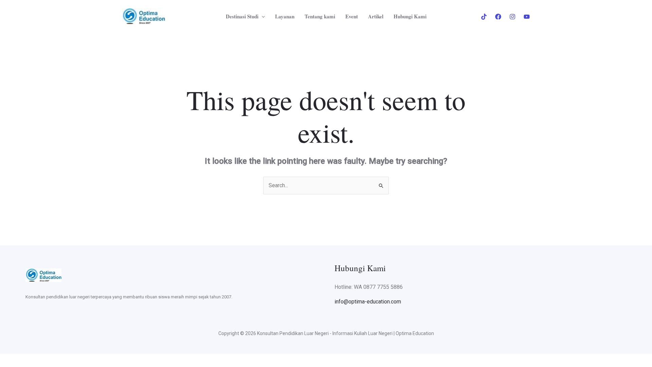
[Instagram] (512, 17)
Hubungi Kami (410, 16)
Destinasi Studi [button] (242, 16)
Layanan (284, 16)
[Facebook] (498, 17)
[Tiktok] (484, 17)
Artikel (375, 16)
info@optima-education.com (367, 301)
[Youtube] (527, 17)
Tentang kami (320, 16)
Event (351, 16)
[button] (261, 16)
